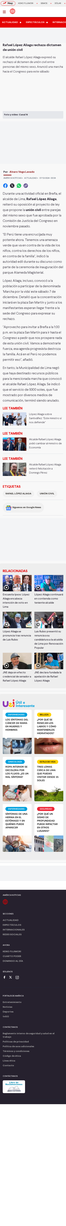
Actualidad (10, 920)
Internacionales (14, 930)
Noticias (7, 1007)
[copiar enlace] (25, 185)
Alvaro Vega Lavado (22, 172)
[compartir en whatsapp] (19, 185)
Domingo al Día (13, 961)
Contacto (8, 1066)
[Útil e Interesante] (33, 703)
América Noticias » (13, 178)
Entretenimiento (12, 1002)
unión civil (47, 494)
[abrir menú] (5, 12)
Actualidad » (31, 178)
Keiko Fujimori (25, 3)
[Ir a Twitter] (11, 977)
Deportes (8, 1012)
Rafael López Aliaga (18, 494)
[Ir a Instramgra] (18, 977)
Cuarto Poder (12, 956)
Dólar (58, 3)
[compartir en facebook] (5, 185)
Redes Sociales (12, 934)
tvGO (6, 1017)
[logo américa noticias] (12, 11)
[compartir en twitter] (12, 185)
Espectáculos (12, 925)
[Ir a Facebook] (5, 977)
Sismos (44, 3)
